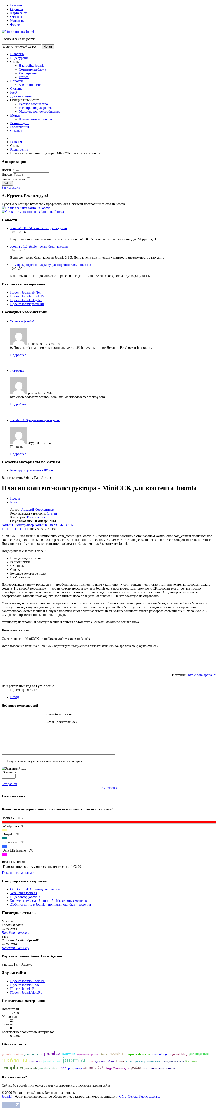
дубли (136, 1067)
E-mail (14, 502)
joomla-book (51, 1061)
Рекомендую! (19, 123)
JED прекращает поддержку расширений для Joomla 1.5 (50, 265)
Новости (16, 81)
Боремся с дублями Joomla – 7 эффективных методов (48, 900)
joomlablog (179, 1053)
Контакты (17, 20)
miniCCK (57, 525)
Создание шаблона (32, 69)
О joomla (16, 9)
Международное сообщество (39, 111)
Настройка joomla (31, 65)
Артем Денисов (139, 1053)
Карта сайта (18, 13)
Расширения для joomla (35, 108)
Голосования (19, 127)
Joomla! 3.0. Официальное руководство (38, 228)
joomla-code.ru (49, 1067)
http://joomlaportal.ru (202, 675)
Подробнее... (19, 355)
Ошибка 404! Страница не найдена (35, 889)
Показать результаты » (18, 872)
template (12, 1067)
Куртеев (191, 1061)
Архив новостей (31, 84)
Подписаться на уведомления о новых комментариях (45, 761)
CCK (70, 525)
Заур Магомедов (117, 1067)
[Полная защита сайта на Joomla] (26, 208)
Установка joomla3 (22, 321)
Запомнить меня (13, 179)
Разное (24, 77)
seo (63, 1067)
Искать (48, 46)
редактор (75, 1067)
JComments (109, 788)
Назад (14, 697)
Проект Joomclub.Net (25, 292)
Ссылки (16, 131)
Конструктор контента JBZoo (31, 470)
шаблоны (14, 1060)
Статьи (52, 513)
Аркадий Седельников (37, 509)
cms (90, 1061)
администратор (88, 1053)
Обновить (9, 772)
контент (8, 525)
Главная (16, 5)
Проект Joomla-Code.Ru (27, 985)
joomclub (30, 1067)
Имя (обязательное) (59, 714)
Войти (7, 183)
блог (104, 1053)
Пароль (7, 174)
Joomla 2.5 (93, 1067)
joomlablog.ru (161, 1053)
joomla (73, 1059)
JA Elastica (17, 370)
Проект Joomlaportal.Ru (27, 304)
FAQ (13, 92)
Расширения (28, 73)
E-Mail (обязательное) (61, 722)
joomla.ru (35, 1061)
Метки (15, 115)
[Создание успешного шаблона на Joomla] (33, 211)
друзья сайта (104, 1061)
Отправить (9, 784)
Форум (15, 24)
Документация (21, 96)
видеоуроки (174, 1061)
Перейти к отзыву (15, 932)
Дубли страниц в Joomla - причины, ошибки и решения (50, 904)
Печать (15, 498)
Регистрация (11, 187)
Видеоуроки (19, 58)
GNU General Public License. (139, 1096)
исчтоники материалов (159, 1067)
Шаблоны (17, 54)
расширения (199, 1053)
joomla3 (52, 1053)
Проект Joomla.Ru (23, 988)
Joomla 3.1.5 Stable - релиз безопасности (39, 246)
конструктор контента (32, 525)
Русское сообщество (33, 104)
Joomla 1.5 (117, 1053)
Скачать (16, 88)
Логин (6, 170)
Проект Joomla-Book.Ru (27, 296)
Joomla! (7, 1096)
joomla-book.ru (12, 1053)
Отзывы (16, 17)
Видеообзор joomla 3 (25, 897)
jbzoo (120, 1061)
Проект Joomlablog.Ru (26, 300)
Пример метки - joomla (35, 119)
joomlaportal (33, 1053)
